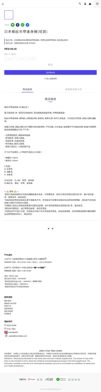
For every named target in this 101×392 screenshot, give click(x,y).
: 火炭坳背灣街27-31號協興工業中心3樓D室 (28, 258)
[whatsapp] (22, 25)
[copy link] (27, 25)
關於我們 (7, 300)
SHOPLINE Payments (54, 389)
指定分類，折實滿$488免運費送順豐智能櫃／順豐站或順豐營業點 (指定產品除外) (37, 40)
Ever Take (11, 328)
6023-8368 (11, 325)
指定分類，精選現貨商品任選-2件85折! (21, 43)
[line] (13, 25)
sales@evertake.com (17, 335)
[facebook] (17, 25)
